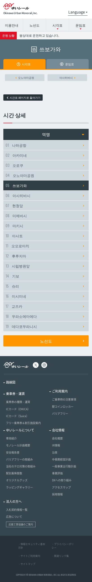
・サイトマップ (26, 564)
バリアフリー (60, 414)
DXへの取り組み (61, 480)
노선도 (34, 25)
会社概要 (57, 438)
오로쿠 (14, 165)
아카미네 (16, 155)
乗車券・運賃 (15, 393)
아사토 (14, 235)
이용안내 (11, 25)
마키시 (14, 225)
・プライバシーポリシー (63, 546)
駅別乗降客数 (14, 473)
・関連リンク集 (60, 556)
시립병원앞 (18, 266)
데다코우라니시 (21, 326)
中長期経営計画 (61, 459)
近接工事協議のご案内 (20, 524)
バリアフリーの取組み (19, 459)
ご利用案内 (60, 391)
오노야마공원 (26, 78)
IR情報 (56, 445)
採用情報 (57, 494)
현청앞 (14, 205)
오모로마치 (17, 246)
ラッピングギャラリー (19, 487)
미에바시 (16, 215)
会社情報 (58, 430)
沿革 (54, 452)
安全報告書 (12, 452)
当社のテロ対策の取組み (21, 466)
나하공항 (16, 145)
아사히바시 (66, 78)
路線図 (10, 382)
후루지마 (16, 256)
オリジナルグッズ (16, 480)
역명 (46, 134)
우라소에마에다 (21, 316)
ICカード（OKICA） (18, 409)
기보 (12, 276)
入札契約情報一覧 (16, 510)
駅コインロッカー (62, 407)
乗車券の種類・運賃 (18, 402)
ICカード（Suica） (17, 416)
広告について (14, 517)
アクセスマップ (61, 487)
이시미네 (16, 296)
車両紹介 (11, 438)
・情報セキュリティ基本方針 (31, 546)
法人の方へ (14, 501)
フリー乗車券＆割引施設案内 (23, 423)
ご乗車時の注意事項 (64, 399)
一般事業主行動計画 (64, 466)
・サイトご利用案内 (29, 556)
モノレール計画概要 (18, 445)
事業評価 (57, 473)
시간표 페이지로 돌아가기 (25, 98)
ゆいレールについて (20, 430)
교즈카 (14, 306)
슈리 (12, 286)
